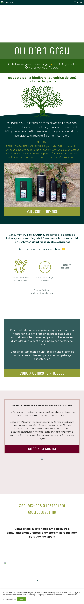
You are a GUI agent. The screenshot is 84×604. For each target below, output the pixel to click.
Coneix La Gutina (42, 448)
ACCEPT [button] (21, 599)
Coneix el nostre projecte (42, 373)
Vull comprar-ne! (42, 211)
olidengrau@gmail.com (58, 580)
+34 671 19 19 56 (24, 580)
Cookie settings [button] (9, 599)
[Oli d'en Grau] (10, 2)
